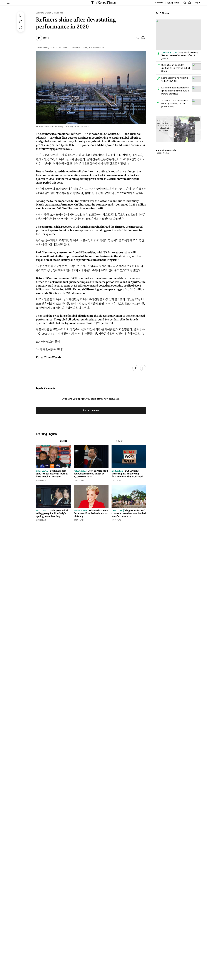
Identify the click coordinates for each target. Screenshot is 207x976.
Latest (63, 440)
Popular (118, 440)
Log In (197, 3)
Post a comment (91, 410)
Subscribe (159, 3)
